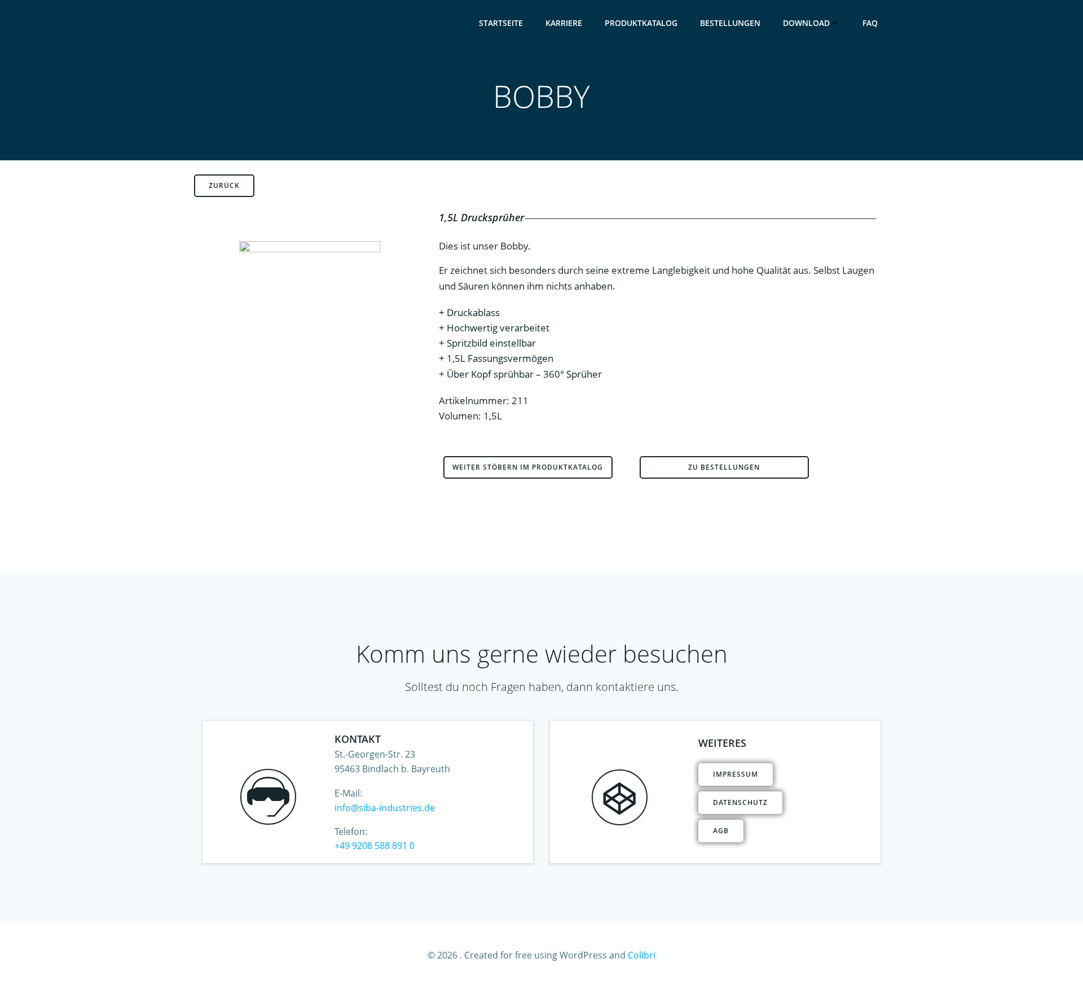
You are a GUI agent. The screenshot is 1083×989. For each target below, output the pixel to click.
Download (806, 22)
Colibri (641, 955)
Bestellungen (730, 22)
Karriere (563, 22)
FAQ (870, 22)
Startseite (501, 22)
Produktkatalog (641, 22)
